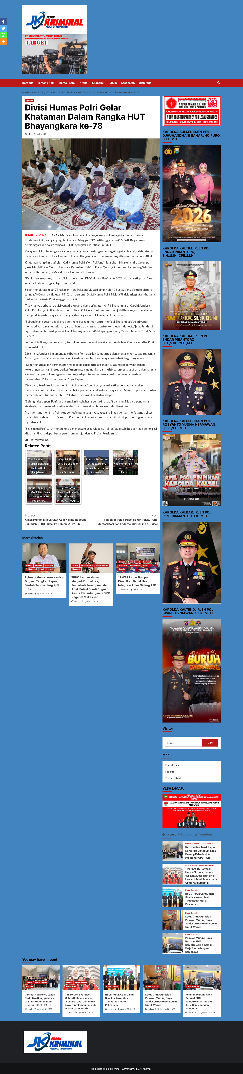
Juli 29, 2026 (139, 590)
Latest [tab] (170, 834)
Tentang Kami (46, 82)
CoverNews (129, 1068)
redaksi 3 (112, 1009)
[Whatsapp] (3, 35)
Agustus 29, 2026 (167, 1009)
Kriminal (38, 565)
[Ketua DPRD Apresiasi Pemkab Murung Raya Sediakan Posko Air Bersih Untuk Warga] (172, 919)
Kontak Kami (67, 82)
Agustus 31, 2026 (44, 1009)
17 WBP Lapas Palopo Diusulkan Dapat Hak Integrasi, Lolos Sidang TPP (137, 581)
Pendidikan (210, 865)
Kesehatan (128, 82)
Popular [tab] (186, 834)
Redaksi (169, 771)
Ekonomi (97, 82)
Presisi (49, 569)
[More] (3, 41)
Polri (42, 569)
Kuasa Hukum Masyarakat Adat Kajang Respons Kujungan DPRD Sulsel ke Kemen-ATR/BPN (55, 520)
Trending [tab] (204, 834)
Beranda (27, 82)
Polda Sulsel (31, 569)
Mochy (30, 593)
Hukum (112, 82)
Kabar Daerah (102, 565)
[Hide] (1, 48)
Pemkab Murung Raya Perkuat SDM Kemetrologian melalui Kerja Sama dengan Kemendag (198, 944)
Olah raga (145, 82)
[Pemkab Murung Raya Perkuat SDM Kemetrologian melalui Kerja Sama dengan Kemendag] (172, 942)
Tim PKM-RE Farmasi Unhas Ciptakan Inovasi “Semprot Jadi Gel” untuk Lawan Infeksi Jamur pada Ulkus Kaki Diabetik (201, 875)
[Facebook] (3, 21)
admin (30, 134)
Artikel (84, 82)
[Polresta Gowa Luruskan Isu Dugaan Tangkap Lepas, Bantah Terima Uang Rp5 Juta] (44, 558)
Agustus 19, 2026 (44, 593)
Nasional (29, 101)
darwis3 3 (125, 590)
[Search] (219, 83)
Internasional (87, 565)
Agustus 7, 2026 (91, 601)
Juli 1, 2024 (42, 134)
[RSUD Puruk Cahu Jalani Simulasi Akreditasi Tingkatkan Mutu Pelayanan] (172, 896)
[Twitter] (3, 28)
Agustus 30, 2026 (85, 1012)
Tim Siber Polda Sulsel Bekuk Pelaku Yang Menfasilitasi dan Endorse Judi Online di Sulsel (127, 520)
